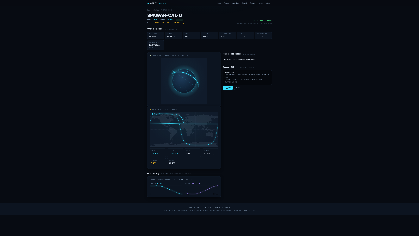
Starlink (244, 3)
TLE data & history (242, 88)
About (268, 3)
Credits (227, 207)
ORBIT (156, 3)
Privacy (208, 207)
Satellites (156, 10)
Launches (235, 3)
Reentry (253, 3)
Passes (226, 3)
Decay (261, 3)
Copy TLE (227, 88)
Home (219, 3)
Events (217, 207)
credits (245, 210)
